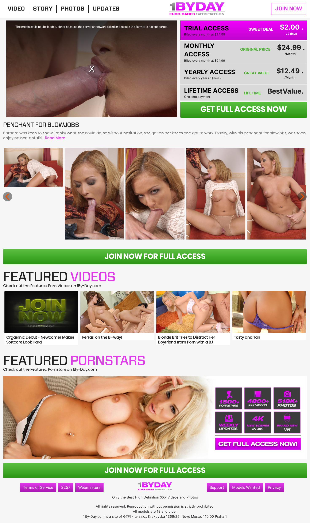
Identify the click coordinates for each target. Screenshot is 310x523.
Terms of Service (38, 487)
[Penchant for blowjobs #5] (276, 193)
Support (217, 487)
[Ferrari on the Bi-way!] (117, 311)
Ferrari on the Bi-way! (102, 337)
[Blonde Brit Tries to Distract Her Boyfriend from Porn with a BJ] (193, 311)
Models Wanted (246, 487)
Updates (106, 9)
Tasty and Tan (247, 337)
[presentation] (7, 196)
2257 (65, 487)
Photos (72, 9)
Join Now (288, 8)
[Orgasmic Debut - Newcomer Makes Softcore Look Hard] (41, 311)
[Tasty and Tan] (269, 311)
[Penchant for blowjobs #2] (94, 193)
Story (43, 9)
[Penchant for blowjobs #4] (215, 193)
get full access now (243, 110)
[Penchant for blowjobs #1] (33, 167)
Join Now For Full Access (155, 256)
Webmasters (89, 487)
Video (16, 9)
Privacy (274, 487)
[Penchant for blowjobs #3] (155, 193)
